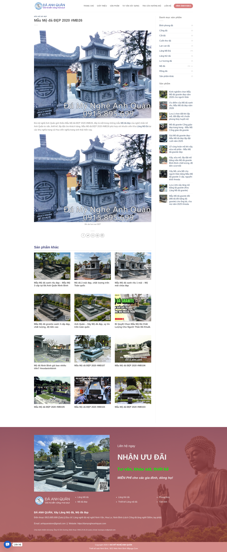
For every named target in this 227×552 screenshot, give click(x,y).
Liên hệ (167, 6)
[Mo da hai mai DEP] (92, 178)
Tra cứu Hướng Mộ (151, 6)
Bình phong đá (166, 25)
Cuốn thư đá (165, 41)
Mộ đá (162, 66)
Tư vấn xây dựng (130, 6)
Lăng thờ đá (165, 56)
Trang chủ (89, 6)
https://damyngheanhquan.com (91, 523)
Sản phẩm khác (166, 76)
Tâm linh (163, 502)
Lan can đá (164, 46)
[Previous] (39, 463)
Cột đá (162, 35)
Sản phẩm (114, 6)
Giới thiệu (102, 6)
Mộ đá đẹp (126, 123)
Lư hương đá (165, 61)
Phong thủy (164, 497)
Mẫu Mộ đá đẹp (40, 16)
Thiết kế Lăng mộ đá (127, 502)
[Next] (104, 463)
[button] (7, 544)
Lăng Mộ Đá (142, 126)
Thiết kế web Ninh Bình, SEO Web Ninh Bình (107, 548)
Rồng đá (163, 71)
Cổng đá (163, 30)
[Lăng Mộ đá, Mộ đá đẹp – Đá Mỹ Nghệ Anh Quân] (50, 6)
